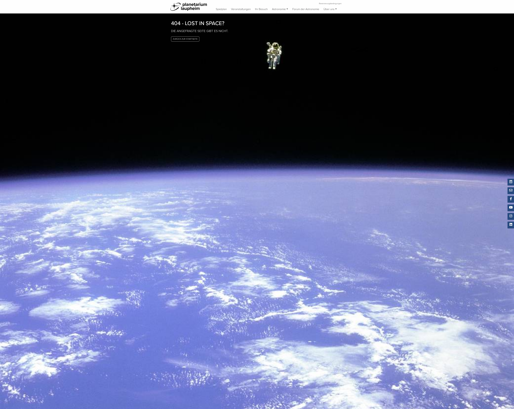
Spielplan (221, 9)
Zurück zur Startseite (185, 39)
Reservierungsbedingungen (330, 3)
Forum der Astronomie (305, 9)
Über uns (329, 9)
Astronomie (279, 9)
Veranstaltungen (241, 9)
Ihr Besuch (261, 9)
